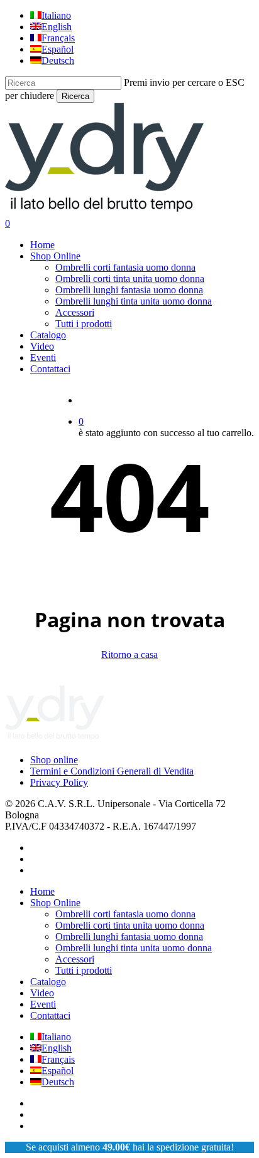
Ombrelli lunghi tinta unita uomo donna (133, 947)
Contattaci (50, 1015)
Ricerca (75, 96)
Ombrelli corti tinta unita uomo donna (129, 925)
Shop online (54, 759)
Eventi (43, 1004)
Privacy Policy (59, 782)
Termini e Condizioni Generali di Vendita (112, 771)
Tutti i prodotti (83, 970)
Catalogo (48, 981)
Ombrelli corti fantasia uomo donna (125, 914)
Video (42, 993)
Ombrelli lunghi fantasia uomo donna (129, 936)
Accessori (74, 959)
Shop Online (55, 902)
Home (42, 891)
